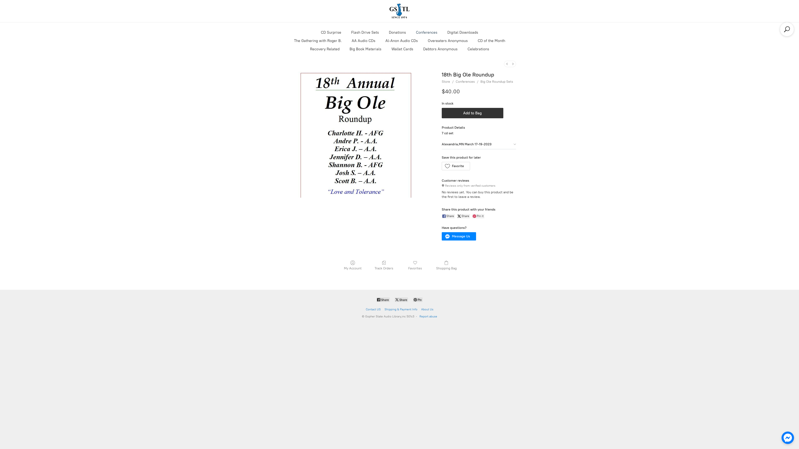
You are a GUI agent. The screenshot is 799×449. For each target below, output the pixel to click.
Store (446, 82)
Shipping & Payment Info (401, 309)
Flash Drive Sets (365, 32)
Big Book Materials (365, 49)
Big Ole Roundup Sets (496, 82)
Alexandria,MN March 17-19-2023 (466, 144)
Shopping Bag (446, 268)
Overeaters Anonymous (448, 40)
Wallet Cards (402, 49)
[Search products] (787, 29)
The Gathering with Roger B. (318, 40)
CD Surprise (331, 32)
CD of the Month (491, 40)
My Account (353, 268)
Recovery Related (325, 49)
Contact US (373, 309)
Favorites (415, 268)
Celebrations (478, 49)
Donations (397, 32)
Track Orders (384, 268)
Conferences (426, 32)
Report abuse (428, 316)
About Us (427, 309)
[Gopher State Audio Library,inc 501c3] (399, 11)
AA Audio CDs (363, 40)
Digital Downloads (462, 32)
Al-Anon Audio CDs (401, 40)
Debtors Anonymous (440, 49)
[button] (456, 166)
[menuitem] (507, 64)
